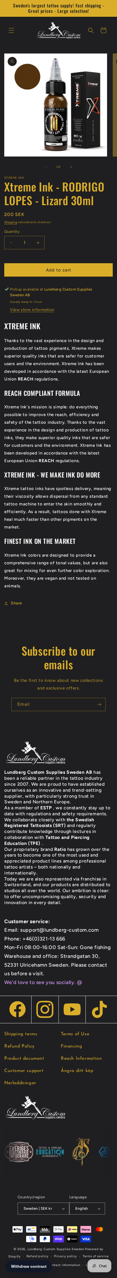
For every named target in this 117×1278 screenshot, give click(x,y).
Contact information (64, 1265)
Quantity (12, 231)
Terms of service (96, 1256)
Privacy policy (65, 1256)
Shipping (10, 222)
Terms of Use (75, 1034)
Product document (24, 1058)
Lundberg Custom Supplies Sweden (56, 1249)
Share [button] (16, 603)
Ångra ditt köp (77, 1071)
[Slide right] (71, 167)
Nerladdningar (20, 1083)
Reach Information (81, 1058)
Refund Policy (19, 1046)
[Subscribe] (99, 704)
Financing (71, 1046)
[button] (11, 30)
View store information (32, 309)
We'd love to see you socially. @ (43, 982)
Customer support (24, 1071)
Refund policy (37, 1256)
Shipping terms (20, 1034)
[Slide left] (46, 167)
